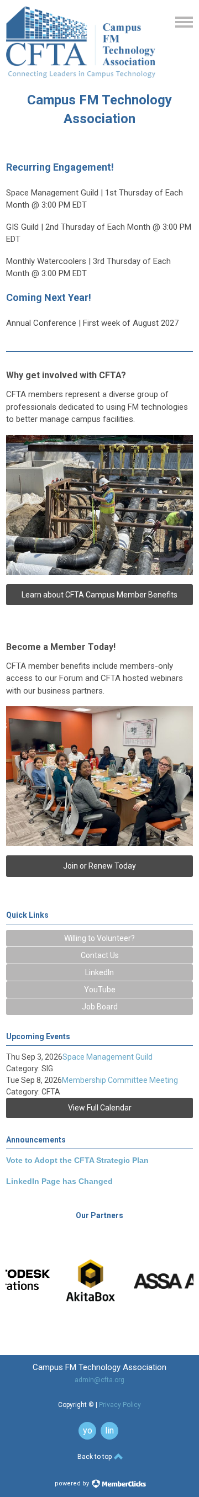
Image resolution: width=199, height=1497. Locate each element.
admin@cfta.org (99, 1380)
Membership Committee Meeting (120, 1080)
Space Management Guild (107, 1056)
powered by (73, 1483)
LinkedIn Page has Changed (59, 1181)
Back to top (95, 1457)
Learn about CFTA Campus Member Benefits (99, 594)
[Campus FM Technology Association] (80, 75)
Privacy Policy (120, 1405)
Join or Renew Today (99, 865)
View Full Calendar (100, 1107)
